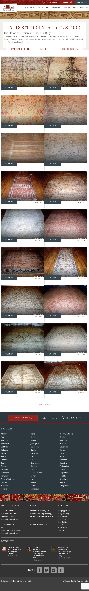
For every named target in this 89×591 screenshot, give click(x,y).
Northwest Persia (67, 434)
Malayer (34, 485)
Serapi (62, 453)
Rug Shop (66, 8)
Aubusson (5, 443)
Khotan (34, 466)
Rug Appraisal (30, 8)
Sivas (62, 456)
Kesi (32, 460)
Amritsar (4, 440)
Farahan (4, 476)
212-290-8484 (51, 2)
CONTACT (81, 2)
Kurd (33, 469)
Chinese (4, 460)
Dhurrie (4, 466)
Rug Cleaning (43, 8)
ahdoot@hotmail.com (9, 519)
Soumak (63, 460)
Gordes (4, 482)
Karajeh (34, 450)
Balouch (4, 450)
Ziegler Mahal (65, 485)
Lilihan (33, 476)
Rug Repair (56, 8)
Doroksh (4, 469)
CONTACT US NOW (21, 418)
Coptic (3, 463)
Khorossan (35, 463)
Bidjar (3, 456)
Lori (32, 479)
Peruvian (63, 440)
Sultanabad (64, 466)
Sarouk (63, 443)
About (75, 8)
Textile (63, 476)
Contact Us (62, 527)
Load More (44, 404)
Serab (62, 450)
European (5, 472)
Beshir (3, 453)
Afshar (4, 434)
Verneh (63, 482)
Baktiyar (4, 447)
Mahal (33, 482)
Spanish (63, 463)
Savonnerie (64, 447)
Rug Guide (84, 8)
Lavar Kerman (36, 472)
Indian (33, 440)
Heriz (33, 434)
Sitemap (61, 530)
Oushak (63, 437)
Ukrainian (64, 479)
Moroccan (35, 489)
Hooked (34, 437)
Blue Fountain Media (80, 581)
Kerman (34, 456)
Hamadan (5, 485)
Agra (3, 437)
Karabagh (35, 447)
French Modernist (8, 479)
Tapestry (64, 472)
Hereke (4, 489)
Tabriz (62, 469)
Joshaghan (35, 443)
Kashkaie (34, 453)
